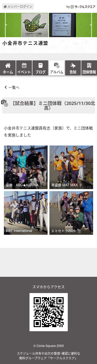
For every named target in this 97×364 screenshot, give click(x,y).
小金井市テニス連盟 (25, 43)
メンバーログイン (19, 6)
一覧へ (14, 87)
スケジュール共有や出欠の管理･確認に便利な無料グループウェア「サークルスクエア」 (48, 355)
